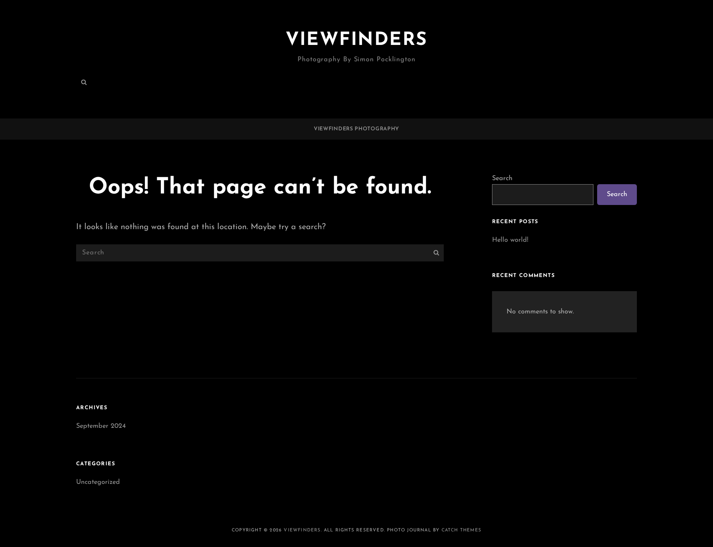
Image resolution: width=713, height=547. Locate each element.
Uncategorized (98, 482)
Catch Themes (461, 530)
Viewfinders (357, 40)
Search (502, 178)
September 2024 (101, 426)
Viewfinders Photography (356, 129)
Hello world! (510, 240)
